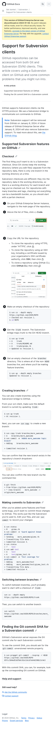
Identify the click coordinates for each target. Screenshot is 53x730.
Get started (11, 9)
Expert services (16, 720)
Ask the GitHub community (16, 692)
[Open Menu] (49, 4)
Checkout (8, 156)
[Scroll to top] (47, 724)
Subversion (23, 9)
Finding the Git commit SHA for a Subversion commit (25, 628)
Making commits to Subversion (21, 502)
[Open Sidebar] (3, 11)
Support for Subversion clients (19, 12)
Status (39, 718)
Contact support (11, 696)
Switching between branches (20, 579)
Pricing (5, 720)
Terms (23, 718)
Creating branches (13, 390)
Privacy (31, 718)
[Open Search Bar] (43, 4)
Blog (27, 720)
